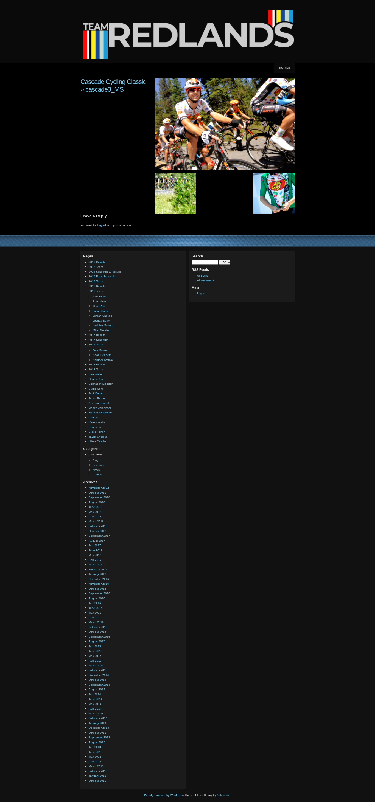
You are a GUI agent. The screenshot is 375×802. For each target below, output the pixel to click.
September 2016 (99, 593)
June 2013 (95, 751)
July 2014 (95, 694)
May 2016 (95, 612)
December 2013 (99, 727)
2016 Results (97, 286)
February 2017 (98, 569)
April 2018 (95, 516)
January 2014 (97, 723)
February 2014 (98, 718)
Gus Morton (100, 350)
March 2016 (96, 622)
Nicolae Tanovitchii (100, 412)
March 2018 (96, 521)
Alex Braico (100, 296)
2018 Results (97, 364)
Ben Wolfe (99, 301)
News (96, 469)
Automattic (223, 795)
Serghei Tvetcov (103, 359)
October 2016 (97, 588)
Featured (98, 464)
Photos (93, 417)
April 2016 (95, 617)
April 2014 (95, 708)
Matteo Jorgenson (100, 407)
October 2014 (97, 679)
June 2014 (95, 698)
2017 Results (97, 334)
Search (197, 256)
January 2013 (97, 775)
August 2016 (97, 598)
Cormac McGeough (101, 383)
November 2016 (99, 583)
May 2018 (95, 511)
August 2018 (97, 502)
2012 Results (97, 262)
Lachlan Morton (103, 325)
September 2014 (99, 684)
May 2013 (95, 756)
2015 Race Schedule (102, 276)
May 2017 (95, 554)
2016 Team (96, 290)
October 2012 (97, 780)
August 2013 (97, 742)
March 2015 (96, 665)
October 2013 (97, 732)
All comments (205, 280)
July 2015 (95, 646)
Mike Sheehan (102, 330)
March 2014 (96, 713)
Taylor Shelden (98, 436)
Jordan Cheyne (102, 315)
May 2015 (95, 655)
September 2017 (99, 535)
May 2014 (95, 703)
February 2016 (98, 627)
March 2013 (96, 766)
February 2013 (98, 771)
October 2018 (97, 492)
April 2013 (95, 761)
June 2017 (95, 550)
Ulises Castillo (97, 441)
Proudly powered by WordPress (164, 795)
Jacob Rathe (101, 311)
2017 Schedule (98, 339)
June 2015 (95, 650)
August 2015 (97, 641)
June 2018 (95, 506)
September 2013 (99, 737)
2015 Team (96, 281)
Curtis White (96, 388)
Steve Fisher (97, 431)
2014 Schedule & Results (105, 271)
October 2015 (97, 631)
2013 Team (96, 266)
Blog (96, 460)
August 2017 (97, 540)
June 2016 (95, 607)
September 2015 (99, 636)
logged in (103, 225)
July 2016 (95, 602)
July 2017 (95, 545)
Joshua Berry (101, 320)
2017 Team (96, 344)
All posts (202, 275)
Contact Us (96, 379)
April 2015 (95, 660)
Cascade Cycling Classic (113, 81)
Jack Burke (96, 393)
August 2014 (97, 689)
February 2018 (98, 526)
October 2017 (97, 531)
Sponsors (284, 67)
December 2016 (99, 579)
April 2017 (95, 559)
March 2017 (96, 564)
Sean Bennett (102, 354)
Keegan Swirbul (99, 402)
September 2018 (99, 497)
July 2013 (95, 746)
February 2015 (98, 670)
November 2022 (99, 487)
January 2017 (97, 574)
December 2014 (99, 675)
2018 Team (96, 369)
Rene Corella (97, 422)
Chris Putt (99, 306)
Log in (201, 293)
